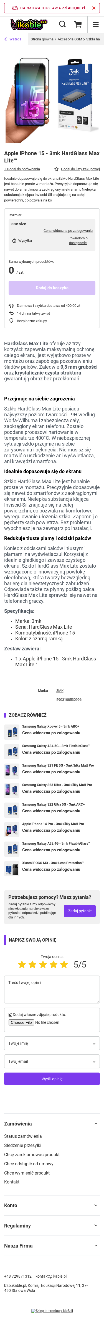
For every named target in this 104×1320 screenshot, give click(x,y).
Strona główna (42, 39)
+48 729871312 (18, 1276)
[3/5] (43, 964)
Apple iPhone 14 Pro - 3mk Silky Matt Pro (53, 824)
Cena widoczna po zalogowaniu (68, 230)
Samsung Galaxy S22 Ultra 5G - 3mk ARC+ (53, 804)
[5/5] (64, 964)
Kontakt (11, 1182)
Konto (10, 1205)
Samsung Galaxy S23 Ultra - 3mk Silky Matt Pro (57, 785)
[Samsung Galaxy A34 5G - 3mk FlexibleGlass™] (11, 751)
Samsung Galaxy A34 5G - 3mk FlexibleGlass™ (56, 746)
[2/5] (32, 964)
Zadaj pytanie (80, 911)
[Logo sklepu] (29, 24)
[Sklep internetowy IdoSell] (52, 1311)
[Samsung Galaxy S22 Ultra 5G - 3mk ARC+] (11, 810)
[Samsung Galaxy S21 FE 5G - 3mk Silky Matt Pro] (11, 771)
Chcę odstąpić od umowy (29, 1163)
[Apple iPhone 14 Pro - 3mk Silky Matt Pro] (11, 829)
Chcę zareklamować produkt (32, 1154)
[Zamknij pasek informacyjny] (93, 8)
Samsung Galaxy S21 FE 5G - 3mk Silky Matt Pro (58, 765)
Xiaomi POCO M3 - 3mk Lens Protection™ (53, 863)
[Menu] (95, 24)
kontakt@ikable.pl (51, 1276)
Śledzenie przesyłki (22, 1145)
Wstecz (15, 39)
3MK (60, 691)
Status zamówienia (23, 1136)
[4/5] (53, 964)
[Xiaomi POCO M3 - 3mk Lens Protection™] (11, 868)
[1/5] (22, 964)
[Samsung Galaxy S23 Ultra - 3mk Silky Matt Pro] (11, 790)
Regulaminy (17, 1226)
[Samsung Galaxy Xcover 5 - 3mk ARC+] (11, 732)
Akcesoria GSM (70, 39)
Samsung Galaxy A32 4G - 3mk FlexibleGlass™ (56, 843)
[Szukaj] (62, 24)
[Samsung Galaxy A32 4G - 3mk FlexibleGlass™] (11, 849)
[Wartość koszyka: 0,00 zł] (77, 24)
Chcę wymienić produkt (27, 1173)
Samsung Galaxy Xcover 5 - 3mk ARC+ (50, 726)
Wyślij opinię (52, 1079)
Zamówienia (18, 1124)
